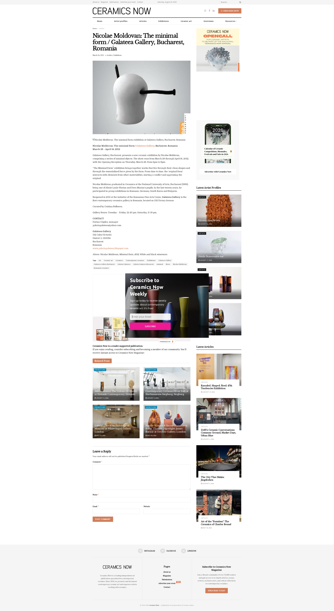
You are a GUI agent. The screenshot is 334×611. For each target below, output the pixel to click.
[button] (150, 287)
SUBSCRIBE (150, 326)
